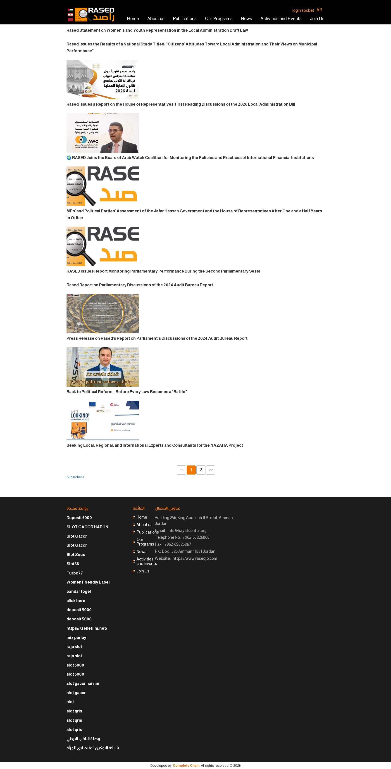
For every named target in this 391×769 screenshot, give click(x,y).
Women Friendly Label (88, 582)
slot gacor (76, 693)
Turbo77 (75, 573)
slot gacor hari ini (83, 683)
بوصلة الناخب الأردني (84, 738)
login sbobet (303, 10)
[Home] (94, 14)
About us (156, 18)
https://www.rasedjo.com (195, 558)
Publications (185, 18)
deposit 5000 (79, 610)
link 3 (70, 19)
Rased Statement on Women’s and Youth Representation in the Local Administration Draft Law (157, 30)
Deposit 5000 (79, 517)
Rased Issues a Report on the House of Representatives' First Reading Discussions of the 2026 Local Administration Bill (181, 104)
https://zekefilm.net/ (87, 628)
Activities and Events (281, 18)
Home (133, 18)
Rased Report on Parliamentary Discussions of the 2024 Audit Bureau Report (140, 285)
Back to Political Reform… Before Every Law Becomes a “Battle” (127, 391)
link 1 (70, 14)
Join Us (317, 18)
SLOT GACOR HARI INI (88, 527)
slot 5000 (75, 665)
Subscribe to (75, 477)
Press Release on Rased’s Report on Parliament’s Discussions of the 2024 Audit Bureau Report (157, 338)
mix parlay (76, 637)
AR (319, 10)
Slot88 (73, 564)
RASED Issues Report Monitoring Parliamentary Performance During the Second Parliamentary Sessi (163, 271)
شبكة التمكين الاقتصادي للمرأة (93, 748)
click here (76, 600)
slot (70, 702)
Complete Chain (186, 765)
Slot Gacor (77, 536)
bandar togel (79, 591)
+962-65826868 (196, 537)
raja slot (74, 646)
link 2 (70, 9)
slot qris (74, 711)
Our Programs (219, 18)
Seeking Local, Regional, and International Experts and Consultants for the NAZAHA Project (155, 445)
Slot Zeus (76, 554)
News (246, 18)
